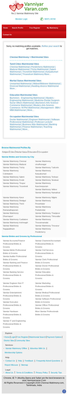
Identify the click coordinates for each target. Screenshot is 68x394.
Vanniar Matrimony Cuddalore (15, 219)
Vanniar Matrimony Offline (16, 348)
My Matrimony (52, 28)
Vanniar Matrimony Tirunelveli (15, 186)
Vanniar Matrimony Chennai (14, 161)
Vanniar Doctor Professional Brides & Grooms (47, 267)
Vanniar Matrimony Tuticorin (47, 167)
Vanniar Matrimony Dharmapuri (11, 214)
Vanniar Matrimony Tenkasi (46, 177)
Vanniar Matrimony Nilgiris (46, 197)
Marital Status (21, 152)
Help (20, 361)
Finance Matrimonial (32, 127)
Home (5, 28)
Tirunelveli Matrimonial (33, 72)
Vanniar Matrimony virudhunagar (43, 162)
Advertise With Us (37, 348)
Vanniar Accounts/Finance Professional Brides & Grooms (14, 244)
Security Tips (56, 373)
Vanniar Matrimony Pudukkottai (43, 208)
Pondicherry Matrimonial (42, 67)
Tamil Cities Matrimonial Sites (24, 64)
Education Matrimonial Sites (23, 95)
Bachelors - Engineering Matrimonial (27, 98)
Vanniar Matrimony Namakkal (47, 193)
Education (33, 152)
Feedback (29, 361)
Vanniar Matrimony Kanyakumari (43, 172)
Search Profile (17, 28)
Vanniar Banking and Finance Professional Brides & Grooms (15, 266)
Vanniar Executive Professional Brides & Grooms (12, 305)
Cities (12, 152)
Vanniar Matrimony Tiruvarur (47, 226)
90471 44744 (49, 19)
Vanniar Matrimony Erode (13, 180)
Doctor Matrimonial (19, 119)
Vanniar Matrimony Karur (13, 197)
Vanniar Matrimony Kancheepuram (43, 184)
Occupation (43, 152)
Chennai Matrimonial (20, 67)
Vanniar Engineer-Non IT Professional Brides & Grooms (13, 286)
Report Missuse (11, 365)
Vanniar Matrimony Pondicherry (43, 230)
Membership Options (13, 352)
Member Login (21, 19)
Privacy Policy (42, 373)
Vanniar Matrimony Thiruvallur (47, 216)
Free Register (34, 28)
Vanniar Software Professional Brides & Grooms (48, 300)
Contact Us (7, 35)
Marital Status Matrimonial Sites (25, 80)
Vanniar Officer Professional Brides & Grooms (47, 306)
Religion (5, 152)
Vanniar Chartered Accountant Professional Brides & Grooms (48, 244)
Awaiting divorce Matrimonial (45, 86)
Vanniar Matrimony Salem (13, 177)
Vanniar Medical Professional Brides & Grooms (47, 294)
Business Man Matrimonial (35, 124)
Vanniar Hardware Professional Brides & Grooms (12, 314)
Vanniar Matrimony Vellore (46, 189)
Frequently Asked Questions (48, 361)
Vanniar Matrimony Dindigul (14, 201)
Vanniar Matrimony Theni (13, 204)
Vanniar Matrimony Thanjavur (47, 213)
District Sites (9, 340)
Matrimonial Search (37, 337)
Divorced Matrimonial (20, 86)
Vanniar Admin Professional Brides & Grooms (14, 251)
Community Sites (23, 340)
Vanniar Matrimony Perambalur (43, 202)
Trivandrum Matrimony (33, 74)
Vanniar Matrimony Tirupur (14, 183)
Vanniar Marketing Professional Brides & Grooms (44, 286)
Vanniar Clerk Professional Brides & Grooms (46, 261)
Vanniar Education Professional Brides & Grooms (44, 275)
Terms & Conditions (24, 373)
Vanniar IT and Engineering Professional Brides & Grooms (14, 324)
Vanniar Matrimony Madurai (14, 164)
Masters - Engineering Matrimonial (32, 99)
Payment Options (54, 337)
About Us (9, 373)
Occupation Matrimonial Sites (24, 116)
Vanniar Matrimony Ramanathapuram (11, 208)
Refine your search (51, 46)
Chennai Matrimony (19, 57)
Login (13, 337)
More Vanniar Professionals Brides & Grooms (46, 313)
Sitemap (24, 365)
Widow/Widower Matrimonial (46, 83)
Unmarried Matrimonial (21, 83)
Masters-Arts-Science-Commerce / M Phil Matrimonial (32, 106)
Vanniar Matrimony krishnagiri (15, 222)
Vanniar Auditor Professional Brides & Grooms (15, 258)
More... (47, 74)
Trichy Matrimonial (39, 69)
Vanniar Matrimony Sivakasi (47, 180)
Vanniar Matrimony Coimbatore (11, 172)
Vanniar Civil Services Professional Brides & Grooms (44, 253)
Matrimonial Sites (40, 57)
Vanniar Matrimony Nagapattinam (11, 227)
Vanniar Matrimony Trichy (14, 167)
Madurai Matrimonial (19, 69)
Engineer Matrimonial (39, 119)
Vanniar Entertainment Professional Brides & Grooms (12, 296)
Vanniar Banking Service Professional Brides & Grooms (13, 275)
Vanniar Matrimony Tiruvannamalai (43, 221)
